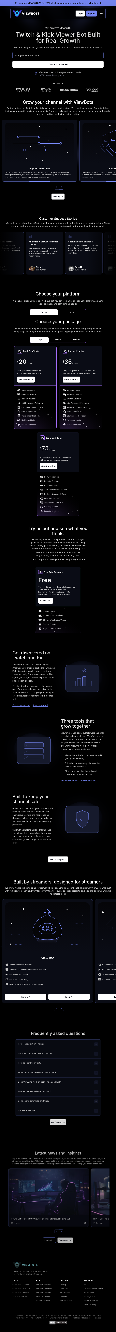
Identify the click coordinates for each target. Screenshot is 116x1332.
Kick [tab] (72, 312)
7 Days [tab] (39, 340)
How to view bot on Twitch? (31, 1044)
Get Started (24, 379)
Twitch (24, 997)
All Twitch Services (20, 1297)
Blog (86, 1285)
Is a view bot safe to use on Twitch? (35, 1053)
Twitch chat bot (88, 780)
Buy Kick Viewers (43, 1285)
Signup (91, 13)
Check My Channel (58, 64)
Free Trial (64, 1289)
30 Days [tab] (58, 340)
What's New (89, 1293)
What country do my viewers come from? (37, 1072)
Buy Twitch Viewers (20, 1285)
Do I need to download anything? (33, 1101)
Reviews (63, 1297)
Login (80, 13)
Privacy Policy (89, 1297)
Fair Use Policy (90, 1305)
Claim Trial (45, 600)
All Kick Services (43, 1301)
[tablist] (58, 312)
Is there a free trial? (27, 1110)
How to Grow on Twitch (93, 1289)
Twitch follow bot (69, 780)
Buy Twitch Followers (21, 1289)
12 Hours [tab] (76, 340)
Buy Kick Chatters (43, 1293)
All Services (65, 1293)
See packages (56, 859)
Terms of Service (91, 1301)
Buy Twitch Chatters (20, 1293)
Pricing (56, 196)
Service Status (66, 1301)
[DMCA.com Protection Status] (58, 1322)
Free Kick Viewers (43, 1297)
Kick (67, 997)
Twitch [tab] (44, 312)
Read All (48, 1240)
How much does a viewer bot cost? (34, 1091)
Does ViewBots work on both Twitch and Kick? (39, 1082)
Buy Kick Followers (44, 1289)
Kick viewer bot (40, 705)
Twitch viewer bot (21, 705)
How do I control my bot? (29, 1063)
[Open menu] (101, 13)
